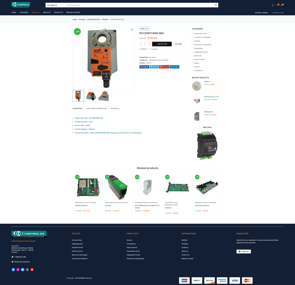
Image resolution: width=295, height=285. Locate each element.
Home (75, 19)
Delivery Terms (77, 251)
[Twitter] (22, 269)
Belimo (148, 63)
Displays (197, 41)
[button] (132, 29)
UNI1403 (108, 205)
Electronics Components (202, 45)
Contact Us (185, 255)
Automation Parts (93, 19)
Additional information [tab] (97, 108)
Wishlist (184, 240)
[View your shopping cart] (282, 5)
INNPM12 (168, 208)
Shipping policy (77, 244)
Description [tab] (77, 108)
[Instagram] (18, 269)
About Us (185, 251)
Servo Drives (123, 202)
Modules (105, 19)
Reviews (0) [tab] (115, 108)
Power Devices (199, 59)
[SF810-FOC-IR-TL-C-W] (197, 101)
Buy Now (178, 44)
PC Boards (92, 202)
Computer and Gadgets (202, 37)
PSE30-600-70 (208, 112)
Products (82, 19)
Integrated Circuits (201, 52)
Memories (197, 56)
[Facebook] (13, 269)
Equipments (198, 48)
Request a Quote (187, 258)
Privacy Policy (77, 240)
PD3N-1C (207, 82)
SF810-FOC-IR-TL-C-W (211, 97)
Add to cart (162, 44)
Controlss (71, 278)
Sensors (197, 67)
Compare (185, 247)
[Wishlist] (277, 5)
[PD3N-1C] (197, 86)
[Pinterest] (32, 269)
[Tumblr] (27, 269)
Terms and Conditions (79, 258)
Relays (196, 63)
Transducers (198, 70)
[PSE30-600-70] (197, 116)
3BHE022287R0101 (81, 205)
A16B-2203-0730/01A (202, 205)
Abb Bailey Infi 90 (171, 205)
